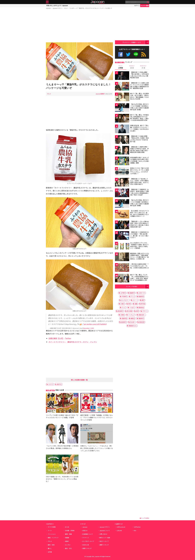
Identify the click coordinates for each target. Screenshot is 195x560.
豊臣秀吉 (124, 318)
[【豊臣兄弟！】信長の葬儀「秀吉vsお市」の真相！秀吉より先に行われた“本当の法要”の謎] (122, 139)
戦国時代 (132, 293)
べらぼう (132, 307)
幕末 (129, 304)
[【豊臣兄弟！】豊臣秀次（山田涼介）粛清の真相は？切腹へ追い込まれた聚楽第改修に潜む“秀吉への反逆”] (122, 193)
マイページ (85, 538)
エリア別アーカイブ (88, 541)
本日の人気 (85, 545)
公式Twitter (128, 54)
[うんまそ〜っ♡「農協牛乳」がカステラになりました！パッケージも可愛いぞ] (79, 61)
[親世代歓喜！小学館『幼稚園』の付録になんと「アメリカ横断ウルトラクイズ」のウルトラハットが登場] (96, 403)
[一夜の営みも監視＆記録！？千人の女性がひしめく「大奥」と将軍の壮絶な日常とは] (122, 267)
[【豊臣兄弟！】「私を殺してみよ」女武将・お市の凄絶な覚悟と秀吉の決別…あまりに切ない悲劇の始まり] (122, 182)
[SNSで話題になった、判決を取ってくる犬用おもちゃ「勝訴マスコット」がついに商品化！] (62, 464)
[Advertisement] (79, 26)
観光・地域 (51, 545)
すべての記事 (52, 527)
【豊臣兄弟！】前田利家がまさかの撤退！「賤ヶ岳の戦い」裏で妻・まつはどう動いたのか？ (139, 235)
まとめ (67, 527)
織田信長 (141, 307)
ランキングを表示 (131, 286)
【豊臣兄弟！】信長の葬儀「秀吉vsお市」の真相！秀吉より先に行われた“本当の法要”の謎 (139, 139)
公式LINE (136, 54)
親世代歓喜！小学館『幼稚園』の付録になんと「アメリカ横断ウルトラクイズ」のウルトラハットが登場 (96, 417)
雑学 (143, 300)
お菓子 (123, 304)
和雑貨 (67, 538)
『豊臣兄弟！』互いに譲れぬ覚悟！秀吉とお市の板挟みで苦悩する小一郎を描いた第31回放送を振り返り (139, 224)
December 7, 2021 (88, 328)
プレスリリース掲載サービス (131, 42)
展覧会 (133, 318)
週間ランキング (104, 545)
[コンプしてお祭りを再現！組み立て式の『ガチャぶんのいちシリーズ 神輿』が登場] (62, 403)
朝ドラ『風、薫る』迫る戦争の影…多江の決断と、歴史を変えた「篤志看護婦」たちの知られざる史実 (139, 96)
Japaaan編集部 (100, 94)
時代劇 (143, 304)
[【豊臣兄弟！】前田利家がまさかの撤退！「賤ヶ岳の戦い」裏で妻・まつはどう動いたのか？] (122, 235)
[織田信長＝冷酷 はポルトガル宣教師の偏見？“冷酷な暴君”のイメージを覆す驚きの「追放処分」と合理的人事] (122, 257)
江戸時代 (123, 293)
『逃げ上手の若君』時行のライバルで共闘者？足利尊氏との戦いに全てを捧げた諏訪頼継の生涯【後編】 (139, 203)
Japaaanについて (104, 530)
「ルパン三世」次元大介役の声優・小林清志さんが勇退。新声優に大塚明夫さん (62, 447)
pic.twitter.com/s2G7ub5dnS (95, 324)
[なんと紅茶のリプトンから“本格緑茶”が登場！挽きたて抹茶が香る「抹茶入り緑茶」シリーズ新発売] (122, 246)
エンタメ (67, 545)
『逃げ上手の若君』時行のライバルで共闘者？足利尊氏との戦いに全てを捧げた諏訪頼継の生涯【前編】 (139, 107)
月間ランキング (87, 548)
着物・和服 (68, 534)
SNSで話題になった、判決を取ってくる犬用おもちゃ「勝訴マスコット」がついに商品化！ (62, 478)
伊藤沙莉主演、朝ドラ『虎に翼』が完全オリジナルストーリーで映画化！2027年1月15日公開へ (139, 128)
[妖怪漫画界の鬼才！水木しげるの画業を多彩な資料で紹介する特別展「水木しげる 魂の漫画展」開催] (122, 161)
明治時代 (120, 311)
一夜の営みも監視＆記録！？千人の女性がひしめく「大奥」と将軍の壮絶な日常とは (139, 266)
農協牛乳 (59, 384)
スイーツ (135, 300)
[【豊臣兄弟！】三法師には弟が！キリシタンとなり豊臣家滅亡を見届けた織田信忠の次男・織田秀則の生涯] (122, 86)
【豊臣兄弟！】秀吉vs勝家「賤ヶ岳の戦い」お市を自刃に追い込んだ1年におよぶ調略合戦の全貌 (139, 75)
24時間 (120, 67)
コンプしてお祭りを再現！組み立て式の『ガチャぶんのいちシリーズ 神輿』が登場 (62, 416)
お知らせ (85, 530)
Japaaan (97, 2)
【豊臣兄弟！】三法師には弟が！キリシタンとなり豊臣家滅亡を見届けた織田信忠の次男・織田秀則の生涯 (139, 85)
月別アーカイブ (104, 541)
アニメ (133, 296)
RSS (143, 54)
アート (50, 530)
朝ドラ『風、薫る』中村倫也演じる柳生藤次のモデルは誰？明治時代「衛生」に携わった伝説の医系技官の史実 (139, 117)
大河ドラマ (142, 293)
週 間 (132, 67)
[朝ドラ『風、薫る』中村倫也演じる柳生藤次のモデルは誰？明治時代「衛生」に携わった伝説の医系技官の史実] (122, 118)
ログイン (137, 5)
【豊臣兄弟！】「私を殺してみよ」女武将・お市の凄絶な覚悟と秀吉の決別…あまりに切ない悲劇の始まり (139, 181)
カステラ (50, 384)
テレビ (124, 307)
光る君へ (132, 322)
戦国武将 (141, 296)
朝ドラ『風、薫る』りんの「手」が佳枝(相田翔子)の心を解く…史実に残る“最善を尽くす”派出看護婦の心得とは (139, 278)
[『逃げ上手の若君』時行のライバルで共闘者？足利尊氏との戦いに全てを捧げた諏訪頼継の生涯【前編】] (122, 107)
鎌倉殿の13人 (133, 326)
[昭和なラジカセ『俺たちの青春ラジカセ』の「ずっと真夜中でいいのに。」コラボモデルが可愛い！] (122, 171)
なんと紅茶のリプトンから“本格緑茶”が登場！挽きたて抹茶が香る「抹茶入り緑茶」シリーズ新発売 (139, 245)
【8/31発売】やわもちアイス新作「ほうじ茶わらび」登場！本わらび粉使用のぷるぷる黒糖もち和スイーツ (139, 213)
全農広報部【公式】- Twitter (59, 338)
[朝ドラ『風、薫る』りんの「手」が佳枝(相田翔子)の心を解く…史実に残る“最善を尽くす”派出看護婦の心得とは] (122, 278)
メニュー (47, 2)
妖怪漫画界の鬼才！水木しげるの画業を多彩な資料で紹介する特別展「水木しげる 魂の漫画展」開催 (139, 160)
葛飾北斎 (141, 322)
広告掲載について (87, 534)
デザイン (145, 311)
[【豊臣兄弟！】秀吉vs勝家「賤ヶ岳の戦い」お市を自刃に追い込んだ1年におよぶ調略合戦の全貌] (122, 76)
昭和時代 (123, 322)
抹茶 (137, 311)
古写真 (50, 552)
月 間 (143, 67)
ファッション (52, 534)
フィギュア (131, 315)
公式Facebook (120, 54)
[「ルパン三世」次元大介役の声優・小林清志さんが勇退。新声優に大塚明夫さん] (62, 434)
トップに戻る (145, 518)
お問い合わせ (103, 534)
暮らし (50, 548)
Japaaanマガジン (57, 8)
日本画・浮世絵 (69, 530)
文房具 (122, 315)
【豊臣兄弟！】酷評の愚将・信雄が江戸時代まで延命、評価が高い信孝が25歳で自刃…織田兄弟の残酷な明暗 (139, 149)
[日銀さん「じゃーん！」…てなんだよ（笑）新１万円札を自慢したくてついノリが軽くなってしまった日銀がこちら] (96, 434)
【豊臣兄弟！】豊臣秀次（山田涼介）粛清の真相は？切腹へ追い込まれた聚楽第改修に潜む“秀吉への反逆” (139, 192)
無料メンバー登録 (104, 538)
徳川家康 (129, 311)
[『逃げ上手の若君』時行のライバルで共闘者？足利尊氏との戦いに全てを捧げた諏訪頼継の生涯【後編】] (122, 203)
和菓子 (67, 541)
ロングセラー (125, 300)
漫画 (136, 304)
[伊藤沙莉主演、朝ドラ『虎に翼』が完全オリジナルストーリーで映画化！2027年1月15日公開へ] (122, 129)
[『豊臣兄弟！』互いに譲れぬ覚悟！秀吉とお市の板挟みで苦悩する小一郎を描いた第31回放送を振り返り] (122, 225)
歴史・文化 (68, 548)
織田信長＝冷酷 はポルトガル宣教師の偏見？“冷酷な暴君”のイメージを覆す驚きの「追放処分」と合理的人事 (139, 256)
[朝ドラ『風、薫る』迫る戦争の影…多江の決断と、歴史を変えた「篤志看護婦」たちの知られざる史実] (122, 97)
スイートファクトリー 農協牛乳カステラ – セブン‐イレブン (72, 342)
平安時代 (124, 296)
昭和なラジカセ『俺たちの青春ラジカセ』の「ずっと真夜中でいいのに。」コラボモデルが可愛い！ (139, 171)
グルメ (66, 8)
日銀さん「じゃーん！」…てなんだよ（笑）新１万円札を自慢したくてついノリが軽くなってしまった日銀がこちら (96, 448)
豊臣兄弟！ (142, 315)
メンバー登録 (145, 5)
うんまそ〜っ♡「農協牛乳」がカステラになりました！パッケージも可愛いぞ (90, 8)
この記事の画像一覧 (80, 380)
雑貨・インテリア (53, 538)
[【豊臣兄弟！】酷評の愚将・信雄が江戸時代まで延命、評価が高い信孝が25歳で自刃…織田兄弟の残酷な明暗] (122, 150)
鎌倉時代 (141, 318)
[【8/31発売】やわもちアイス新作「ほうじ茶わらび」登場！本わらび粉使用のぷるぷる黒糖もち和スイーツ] (122, 214)
